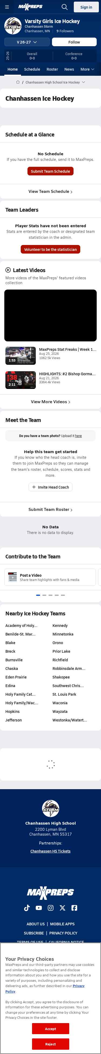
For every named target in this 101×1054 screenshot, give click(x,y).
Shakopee (61, 677)
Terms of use (30, 942)
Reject (50, 1043)
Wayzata (60, 711)
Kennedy (60, 625)
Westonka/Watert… (70, 720)
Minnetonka (63, 634)
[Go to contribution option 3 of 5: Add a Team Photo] (50, 595)
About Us (36, 923)
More (85, 69)
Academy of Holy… (21, 625)
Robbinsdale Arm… (69, 668)
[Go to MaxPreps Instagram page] (50, 908)
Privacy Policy (63, 933)
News (69, 69)
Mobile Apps (62, 923)
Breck (10, 651)
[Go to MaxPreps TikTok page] (27, 908)
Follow (74, 42)
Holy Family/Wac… (21, 702)
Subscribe (34, 933)
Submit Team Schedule (50, 171)
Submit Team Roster (49, 509)
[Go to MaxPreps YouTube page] (39, 908)
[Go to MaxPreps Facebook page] (74, 908)
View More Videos (49, 401)
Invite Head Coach (53, 487)
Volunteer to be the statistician (50, 249)
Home (13, 69)
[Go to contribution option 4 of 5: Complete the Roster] (57, 595)
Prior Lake (61, 651)
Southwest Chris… (68, 685)
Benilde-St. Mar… (20, 634)
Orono (58, 642)
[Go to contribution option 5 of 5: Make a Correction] (63, 595)
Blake (10, 642)
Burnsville (14, 659)
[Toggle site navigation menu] (7, 7)
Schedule (32, 69)
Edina (10, 685)
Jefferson (13, 720)
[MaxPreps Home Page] (18, 82)
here (78, 436)
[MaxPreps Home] (30, 6)
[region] (50, 998)
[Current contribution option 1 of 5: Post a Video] (38, 595)
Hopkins (12, 711)
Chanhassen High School (50, 823)
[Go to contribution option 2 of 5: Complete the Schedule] (44, 595)
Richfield (60, 659)
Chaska (11, 668)
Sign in (86, 7)
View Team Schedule (49, 191)
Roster (52, 69)
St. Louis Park (64, 694)
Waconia (60, 702)
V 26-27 (24, 42)
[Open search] (65, 7)
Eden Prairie (16, 677)
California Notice (66, 942)
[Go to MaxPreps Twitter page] (62, 908)
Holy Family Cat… (20, 694)
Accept (50, 1028)
